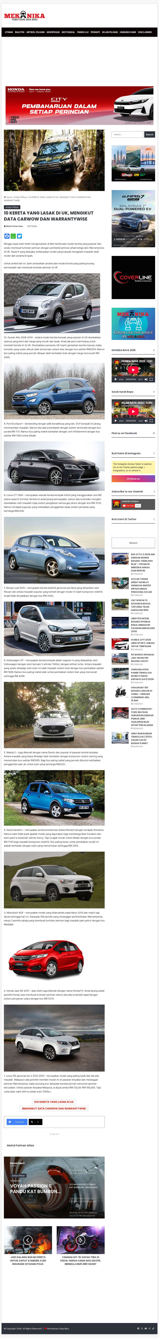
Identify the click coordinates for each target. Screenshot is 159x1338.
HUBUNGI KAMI (128, 32)
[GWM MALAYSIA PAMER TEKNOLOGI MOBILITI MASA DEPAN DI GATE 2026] (120, 674)
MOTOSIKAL (68, 32)
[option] (54, 1187)
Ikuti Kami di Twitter (124, 519)
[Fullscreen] (151, 379)
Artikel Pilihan (20, 197)
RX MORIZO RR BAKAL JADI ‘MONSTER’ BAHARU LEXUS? (142, 658)
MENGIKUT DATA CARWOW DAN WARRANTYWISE (55, 1108)
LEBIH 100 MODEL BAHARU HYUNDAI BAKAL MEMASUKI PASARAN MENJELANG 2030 (143, 625)
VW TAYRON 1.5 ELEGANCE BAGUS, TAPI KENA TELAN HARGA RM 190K (141, 605)
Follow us (134, 478)
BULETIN (19, 32)
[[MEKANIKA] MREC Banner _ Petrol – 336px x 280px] (133, 180)
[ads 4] (133, 339)
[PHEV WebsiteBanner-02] (133, 246)
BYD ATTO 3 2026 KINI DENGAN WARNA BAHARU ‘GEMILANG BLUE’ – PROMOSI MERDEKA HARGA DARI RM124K (143, 562)
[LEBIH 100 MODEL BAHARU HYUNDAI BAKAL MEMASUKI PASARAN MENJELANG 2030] (120, 622)
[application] (133, 370)
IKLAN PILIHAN (110, 32)
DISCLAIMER (145, 32)
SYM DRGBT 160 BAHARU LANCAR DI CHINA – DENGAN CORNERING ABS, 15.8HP (141, 694)
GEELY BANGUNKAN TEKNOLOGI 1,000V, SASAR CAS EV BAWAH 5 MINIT (141, 738)
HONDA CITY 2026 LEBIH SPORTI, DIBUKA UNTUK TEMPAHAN (143, 643)
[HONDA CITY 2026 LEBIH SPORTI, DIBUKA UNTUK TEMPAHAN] (120, 644)
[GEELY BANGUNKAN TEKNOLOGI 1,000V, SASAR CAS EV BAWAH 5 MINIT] (120, 738)
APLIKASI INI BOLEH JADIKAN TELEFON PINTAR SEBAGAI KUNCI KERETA (36, 1190)
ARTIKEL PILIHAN (35, 32)
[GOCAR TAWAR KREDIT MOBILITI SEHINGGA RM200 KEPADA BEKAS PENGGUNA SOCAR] (120, 583)
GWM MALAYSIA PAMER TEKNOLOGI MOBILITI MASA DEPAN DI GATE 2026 (142, 674)
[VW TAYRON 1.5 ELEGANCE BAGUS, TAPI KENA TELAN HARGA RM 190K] (120, 604)
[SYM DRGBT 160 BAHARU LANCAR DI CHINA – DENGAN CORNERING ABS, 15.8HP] (120, 692)
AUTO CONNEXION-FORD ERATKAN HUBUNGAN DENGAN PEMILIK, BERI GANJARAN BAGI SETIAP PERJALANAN (142, 717)
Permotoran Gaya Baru (58, 1328)
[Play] (115, 379)
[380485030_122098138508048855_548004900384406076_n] (133, 298)
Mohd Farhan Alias (14, 226)
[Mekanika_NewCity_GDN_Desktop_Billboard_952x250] (79, 105)
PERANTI (95, 32)
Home (9, 197)
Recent (133, 542)
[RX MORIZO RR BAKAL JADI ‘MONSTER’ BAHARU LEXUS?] (120, 659)
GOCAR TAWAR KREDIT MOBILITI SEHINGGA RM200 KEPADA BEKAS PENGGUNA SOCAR (141, 585)
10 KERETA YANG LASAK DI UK (55, 1101)
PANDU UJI (83, 32)
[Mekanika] (24, 15)
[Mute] (146, 379)
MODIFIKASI (53, 32)
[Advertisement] (79, 61)
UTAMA (9, 32)
